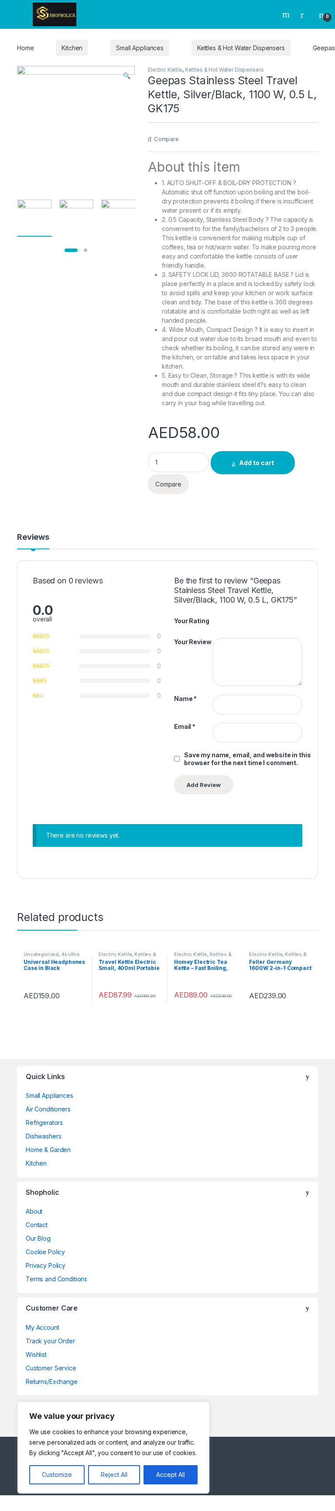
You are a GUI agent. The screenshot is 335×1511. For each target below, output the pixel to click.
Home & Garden (48, 1149)
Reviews (33, 537)
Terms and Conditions (56, 1279)
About (34, 1211)
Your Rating (191, 620)
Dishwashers (43, 1136)
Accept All (170, 1474)
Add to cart (256, 462)
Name (185, 698)
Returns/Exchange (52, 1381)
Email (184, 726)
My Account (42, 1327)
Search (287, 14)
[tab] (33, 541)
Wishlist (36, 1354)
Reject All (114, 1474)
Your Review (192, 641)
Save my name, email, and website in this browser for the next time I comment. (247, 758)
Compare (166, 138)
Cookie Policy (45, 1252)
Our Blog (38, 1238)
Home (25, 48)
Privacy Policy (45, 1265)
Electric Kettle (165, 69)
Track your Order (50, 1341)
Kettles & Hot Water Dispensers (241, 48)
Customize (57, 1474)
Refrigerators (44, 1122)
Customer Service (51, 1368)
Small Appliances (140, 48)
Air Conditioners (48, 1109)
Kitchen (72, 48)
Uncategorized (41, 954)
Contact (37, 1224)
